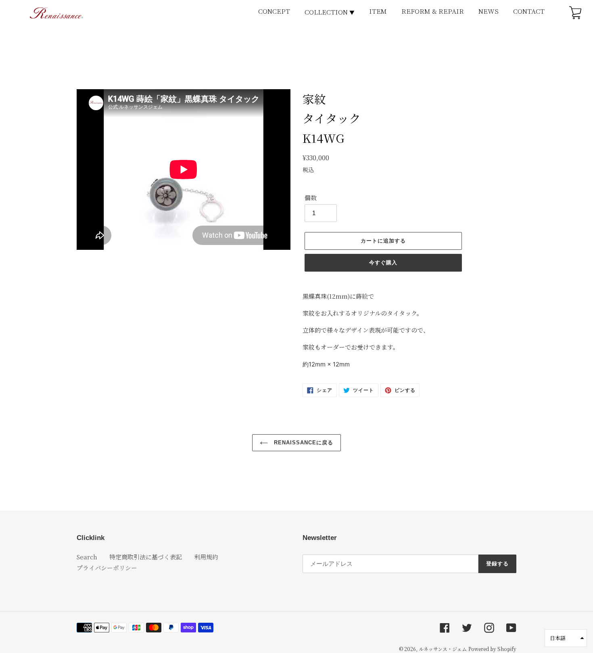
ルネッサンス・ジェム (443, 648)
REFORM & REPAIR (432, 11)
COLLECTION (330, 12)
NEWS (488, 11)
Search (87, 557)
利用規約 (206, 557)
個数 (311, 197)
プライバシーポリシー (107, 567)
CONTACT (529, 11)
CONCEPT (274, 11)
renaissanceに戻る (303, 443)
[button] (566, 638)
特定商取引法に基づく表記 (145, 557)
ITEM (378, 11)
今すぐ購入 (383, 263)
